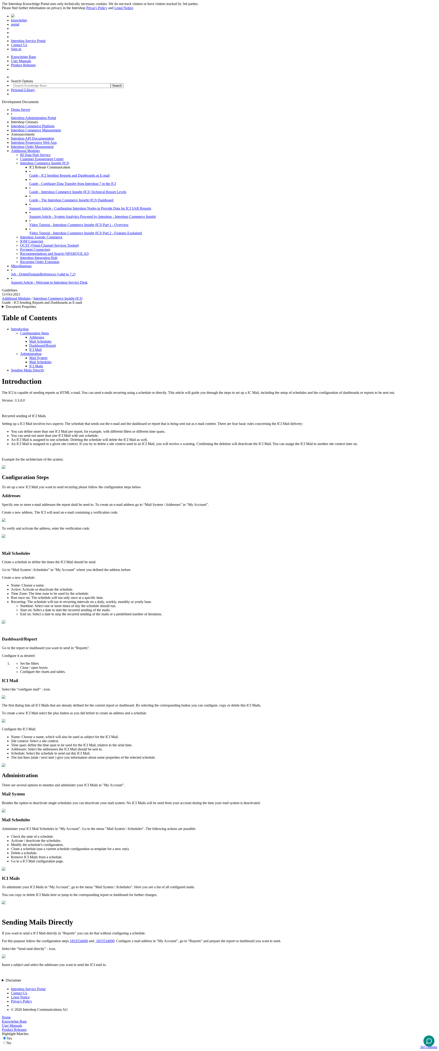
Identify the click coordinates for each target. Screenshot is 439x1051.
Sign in (16, 49)
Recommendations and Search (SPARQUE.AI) (54, 254)
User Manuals (21, 61)
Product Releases (23, 65)
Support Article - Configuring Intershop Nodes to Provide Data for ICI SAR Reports (90, 208)
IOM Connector (31, 241)
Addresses (36, 337)
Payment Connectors (35, 249)
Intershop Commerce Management (36, 130)
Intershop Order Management (32, 147)
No (9, 1043)
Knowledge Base (23, 57)
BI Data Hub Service (35, 155)
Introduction (20, 329)
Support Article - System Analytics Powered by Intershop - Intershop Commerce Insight (92, 217)
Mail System (38, 358)
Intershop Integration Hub (38, 258)
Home (6, 1017)
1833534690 (79, 941)
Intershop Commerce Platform (32, 126)
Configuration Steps (34, 333)
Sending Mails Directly (27, 370)
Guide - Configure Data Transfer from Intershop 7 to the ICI (72, 184)
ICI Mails (36, 366)
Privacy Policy (96, 8)
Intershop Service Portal (28, 41)
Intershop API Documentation (32, 138)
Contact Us (19, 45)
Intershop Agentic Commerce (41, 237)
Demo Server (20, 110)
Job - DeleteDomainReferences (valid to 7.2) (43, 274)
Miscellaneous (21, 266)
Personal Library (23, 90)
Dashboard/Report (42, 345)
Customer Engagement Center (42, 159)
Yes (9, 1038)
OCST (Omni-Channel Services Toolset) (49, 245)
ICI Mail (35, 350)
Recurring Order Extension (39, 262)
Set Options (428, 1047)
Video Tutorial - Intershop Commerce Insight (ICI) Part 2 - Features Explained (85, 233)
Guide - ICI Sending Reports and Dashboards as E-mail (69, 175)
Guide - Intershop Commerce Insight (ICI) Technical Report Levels (77, 192)
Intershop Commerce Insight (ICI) (44, 163)
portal (15, 24)
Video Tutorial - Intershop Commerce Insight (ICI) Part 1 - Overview (79, 225)
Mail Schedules (40, 341)
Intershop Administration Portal (33, 118)
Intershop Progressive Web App (34, 142)
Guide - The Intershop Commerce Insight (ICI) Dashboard (71, 200)
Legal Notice (123, 8)
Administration (31, 354)
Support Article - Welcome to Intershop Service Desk (49, 282)
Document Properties (21, 307)
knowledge (19, 20)
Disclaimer (13, 980)
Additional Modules (25, 151)
